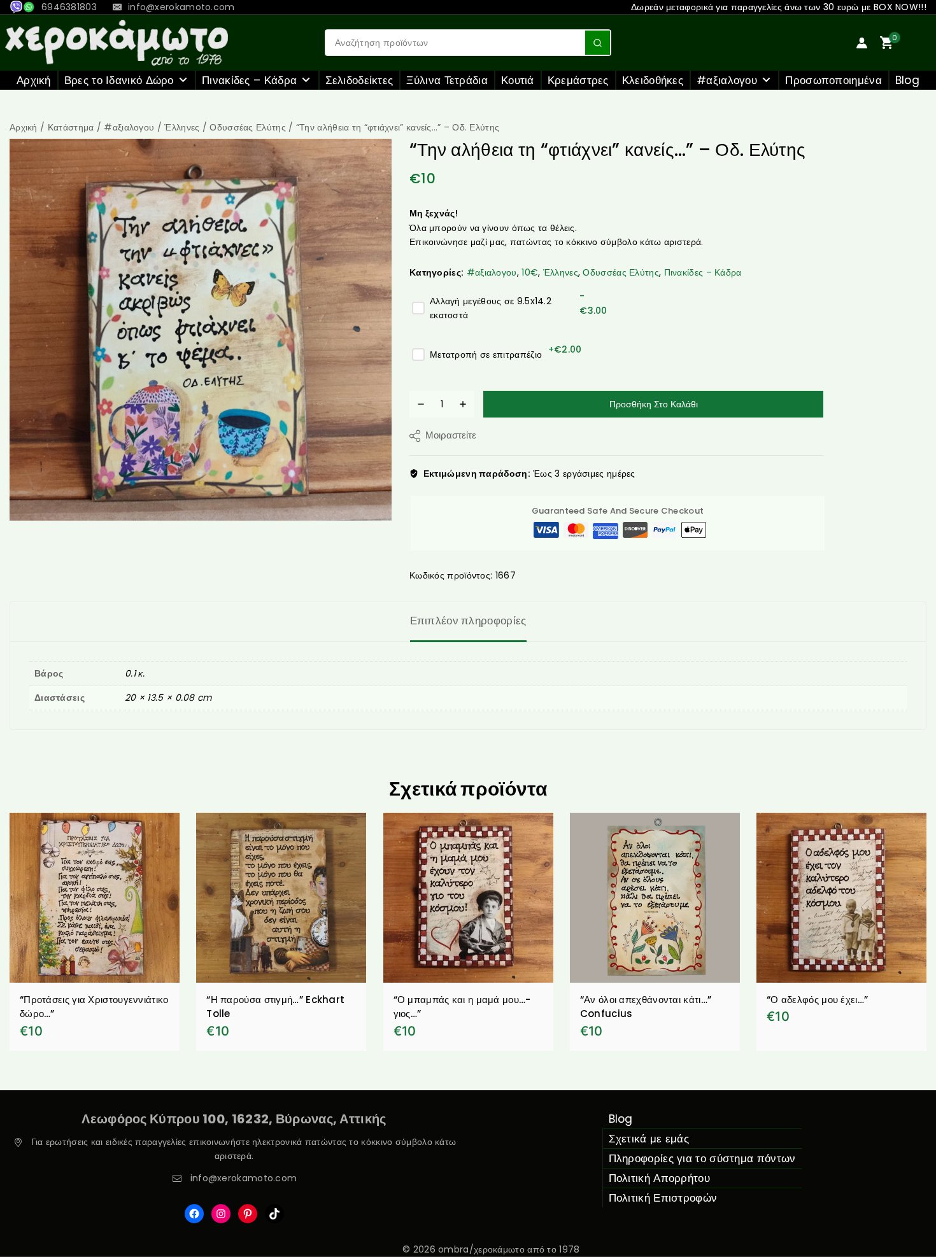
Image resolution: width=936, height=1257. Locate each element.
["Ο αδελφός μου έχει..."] (841, 898)
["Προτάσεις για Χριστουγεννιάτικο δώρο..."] (95, 898)
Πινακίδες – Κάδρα (249, 80)
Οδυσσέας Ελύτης (621, 272)
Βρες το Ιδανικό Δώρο (119, 80)
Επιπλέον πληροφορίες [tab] (468, 620)
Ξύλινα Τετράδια (447, 80)
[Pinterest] (247, 1213)
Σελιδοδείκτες (359, 80)
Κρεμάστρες (578, 80)
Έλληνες (560, 272)
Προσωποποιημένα (833, 80)
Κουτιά (517, 80)
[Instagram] (220, 1213)
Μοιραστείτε (450, 435)
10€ (529, 272)
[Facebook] (194, 1213)
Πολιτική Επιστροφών (663, 1197)
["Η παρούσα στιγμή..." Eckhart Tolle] (281, 898)
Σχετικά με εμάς (649, 1138)
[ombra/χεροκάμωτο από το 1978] (116, 43)
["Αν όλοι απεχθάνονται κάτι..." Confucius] (655, 898)
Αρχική (34, 80)
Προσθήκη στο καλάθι (653, 404)
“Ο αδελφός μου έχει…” (817, 999)
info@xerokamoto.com (243, 1178)
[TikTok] (274, 1213)
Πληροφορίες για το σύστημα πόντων (702, 1158)
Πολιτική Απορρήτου (659, 1178)
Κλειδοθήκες (652, 80)
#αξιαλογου (727, 80)
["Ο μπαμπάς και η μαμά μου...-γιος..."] (468, 898)
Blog (907, 80)
